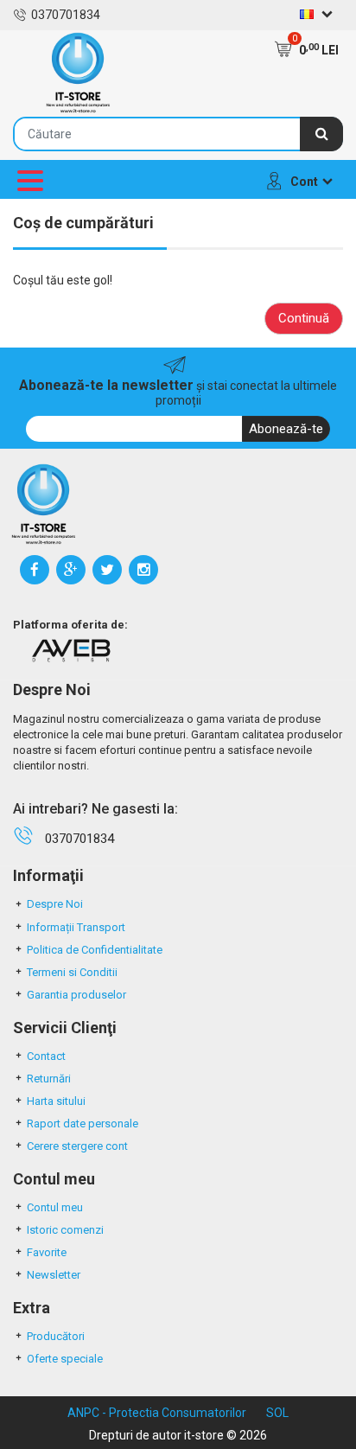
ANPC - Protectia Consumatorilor (156, 1413)
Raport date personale (82, 1123)
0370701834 (65, 15)
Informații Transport (76, 927)
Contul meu (55, 1207)
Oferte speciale (65, 1358)
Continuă (303, 318)
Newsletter (53, 1274)
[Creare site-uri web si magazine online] (71, 650)
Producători (56, 1336)
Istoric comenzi (65, 1229)
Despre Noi (55, 903)
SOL (277, 1413)
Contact (46, 1056)
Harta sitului (56, 1101)
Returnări (49, 1078)
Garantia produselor (76, 994)
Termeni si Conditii (72, 972)
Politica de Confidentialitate (94, 949)
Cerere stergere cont (77, 1145)
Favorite (47, 1252)
